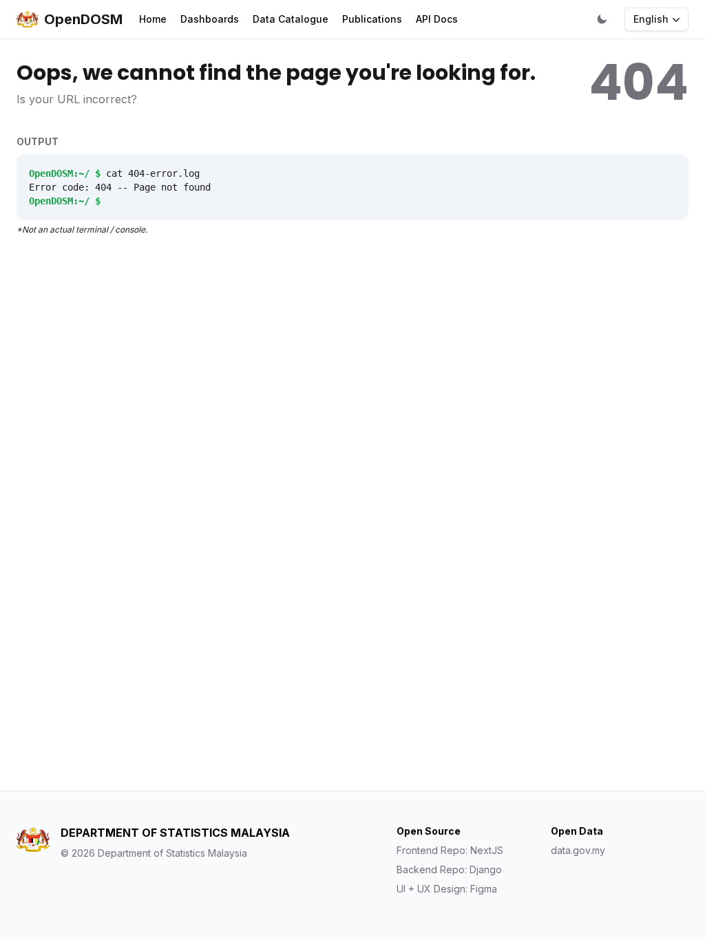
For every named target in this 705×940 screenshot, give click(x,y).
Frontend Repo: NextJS (450, 850)
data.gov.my (578, 850)
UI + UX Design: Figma (447, 889)
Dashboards (209, 19)
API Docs (437, 19)
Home (153, 19)
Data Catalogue (290, 19)
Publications (372, 19)
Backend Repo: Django (449, 869)
